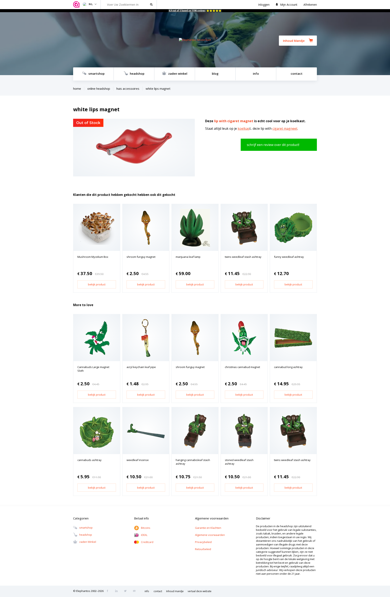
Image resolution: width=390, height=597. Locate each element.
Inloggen (264, 4)
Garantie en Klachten (208, 528)
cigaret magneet (284, 128)
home (77, 88)
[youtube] (135, 591)
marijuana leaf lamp (188, 257)
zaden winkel (177, 73)
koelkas (243, 128)
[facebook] (108, 591)
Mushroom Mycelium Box (92, 257)
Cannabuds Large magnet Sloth (93, 368)
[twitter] (126, 591)
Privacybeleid (203, 542)
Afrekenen (310, 4)
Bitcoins (145, 528)
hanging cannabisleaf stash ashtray (193, 461)
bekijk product (96, 284)
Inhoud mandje (175, 591)
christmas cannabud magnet (242, 367)
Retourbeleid (203, 549)
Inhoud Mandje (294, 41)
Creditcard (147, 542)
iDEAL (144, 535)
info (256, 73)
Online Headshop (98, 88)
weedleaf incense (138, 460)
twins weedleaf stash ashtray (243, 257)
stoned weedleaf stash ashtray (239, 461)
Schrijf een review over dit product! (273, 145)
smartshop (96, 73)
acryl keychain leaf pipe (141, 367)
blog (215, 73)
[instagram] (117, 591)
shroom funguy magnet (141, 257)
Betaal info (141, 518)
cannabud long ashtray (288, 367)
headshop (137, 73)
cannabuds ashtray (89, 460)
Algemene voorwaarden (210, 535)
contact (296, 73)
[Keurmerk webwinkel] (77, 4)
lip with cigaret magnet (233, 121)
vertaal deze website (199, 591)
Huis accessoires (127, 88)
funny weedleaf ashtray (289, 257)
